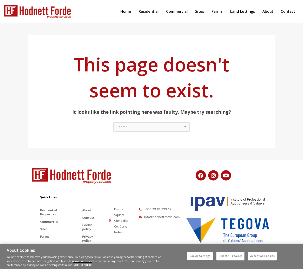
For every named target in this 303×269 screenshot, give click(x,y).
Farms (217, 11)
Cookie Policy (82, 265)
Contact (288, 11)
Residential (149, 11)
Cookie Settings (200, 256)
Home (125, 11)
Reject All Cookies (230, 256)
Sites (199, 11)
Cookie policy (87, 227)
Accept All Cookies (262, 256)
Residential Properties (48, 212)
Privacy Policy (87, 238)
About (267, 11)
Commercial (177, 11)
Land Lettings (242, 11)
